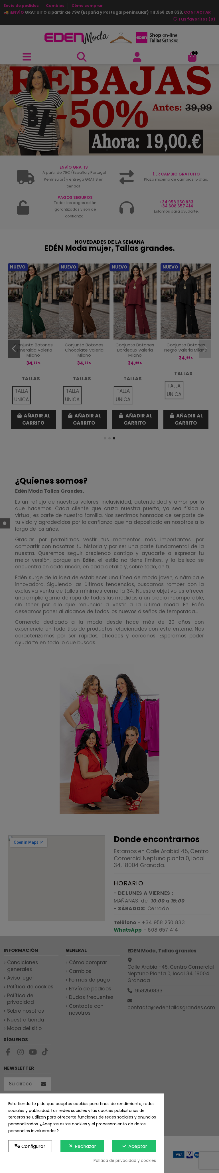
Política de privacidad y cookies (125, 1160)
